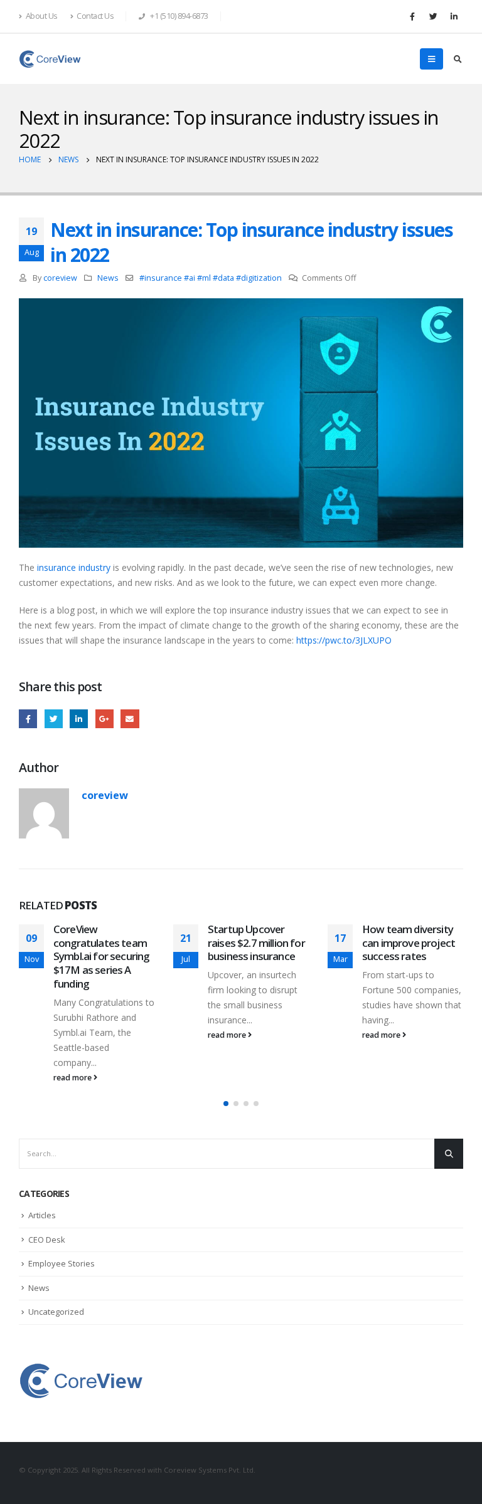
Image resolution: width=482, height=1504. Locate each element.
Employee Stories (61, 1263)
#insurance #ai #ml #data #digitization (210, 278)
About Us (42, 16)
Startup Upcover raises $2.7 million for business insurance (256, 943)
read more (73, 1077)
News (108, 278)
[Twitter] (433, 16)
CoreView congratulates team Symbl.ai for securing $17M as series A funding (101, 956)
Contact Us (95, 16)
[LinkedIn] (454, 16)
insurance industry (73, 567)
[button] (226, 1103)
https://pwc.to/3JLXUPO (344, 640)
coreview (60, 278)
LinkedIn (79, 718)
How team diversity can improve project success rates (408, 943)
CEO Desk (46, 1239)
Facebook (28, 718)
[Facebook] (412, 16)
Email (129, 718)
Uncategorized (56, 1311)
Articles (42, 1215)
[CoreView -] (50, 59)
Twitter (54, 718)
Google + (104, 718)
